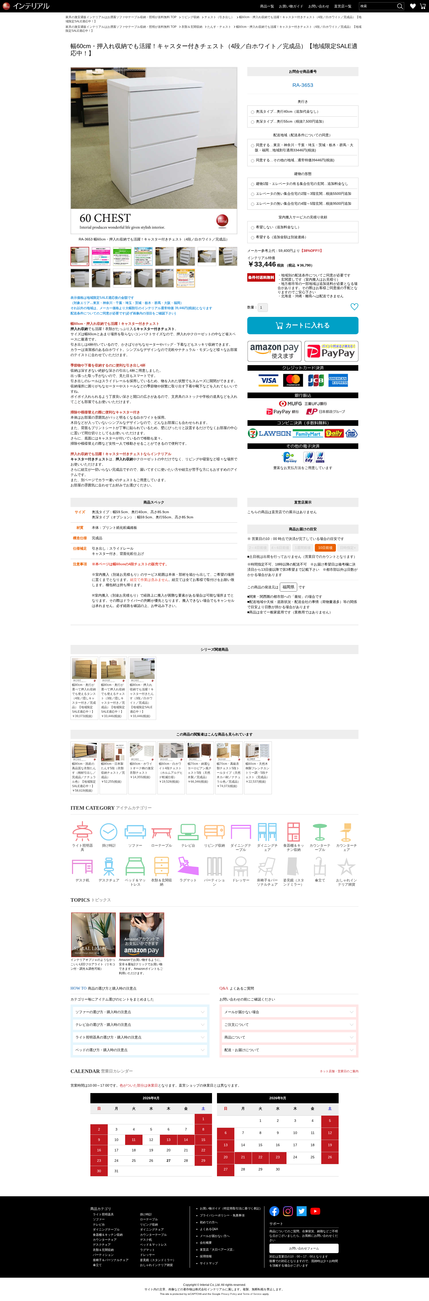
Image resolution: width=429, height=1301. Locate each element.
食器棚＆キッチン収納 (293, 847)
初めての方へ (209, 1222)
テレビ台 (188, 845)
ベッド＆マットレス (135, 882)
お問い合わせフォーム (304, 1248)
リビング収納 (214, 845)
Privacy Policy (229, 1294)
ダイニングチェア (267, 847)
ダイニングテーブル (240, 847)
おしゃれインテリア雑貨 (346, 882)
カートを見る (423, 6)
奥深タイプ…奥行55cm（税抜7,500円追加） (290, 121)
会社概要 (206, 1242)
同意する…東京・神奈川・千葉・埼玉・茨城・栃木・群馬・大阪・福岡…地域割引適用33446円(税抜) (304, 147)
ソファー (135, 845)
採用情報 (206, 1256)
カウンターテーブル (320, 847)
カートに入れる (308, 325)
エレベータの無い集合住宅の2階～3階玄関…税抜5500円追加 (303, 194)
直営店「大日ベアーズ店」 (218, 1249)
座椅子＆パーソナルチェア (267, 882)
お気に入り (413, 6)
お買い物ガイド (291, 6)
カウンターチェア (346, 847)
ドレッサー (241, 880)
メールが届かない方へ (215, 1236)
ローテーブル (161, 845)
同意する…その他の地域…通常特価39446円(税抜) (294, 160)
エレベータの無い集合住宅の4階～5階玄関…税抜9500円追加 (303, 203)
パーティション (214, 882)
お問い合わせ (318, 6)
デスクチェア (109, 880)
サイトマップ (209, 1263)
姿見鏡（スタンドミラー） (293, 882)
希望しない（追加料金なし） (278, 227)
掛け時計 (109, 845)
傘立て (320, 880)
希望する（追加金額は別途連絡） (281, 237)
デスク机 (82, 880)
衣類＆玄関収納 (161, 882)
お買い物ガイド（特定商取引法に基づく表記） (231, 1208)
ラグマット (188, 880)
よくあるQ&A (209, 1229)
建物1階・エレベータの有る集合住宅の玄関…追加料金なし (301, 184)
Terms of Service (252, 1294)
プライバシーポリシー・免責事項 (222, 1215)
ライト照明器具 (82, 847)
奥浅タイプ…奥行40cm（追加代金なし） (287, 111)
